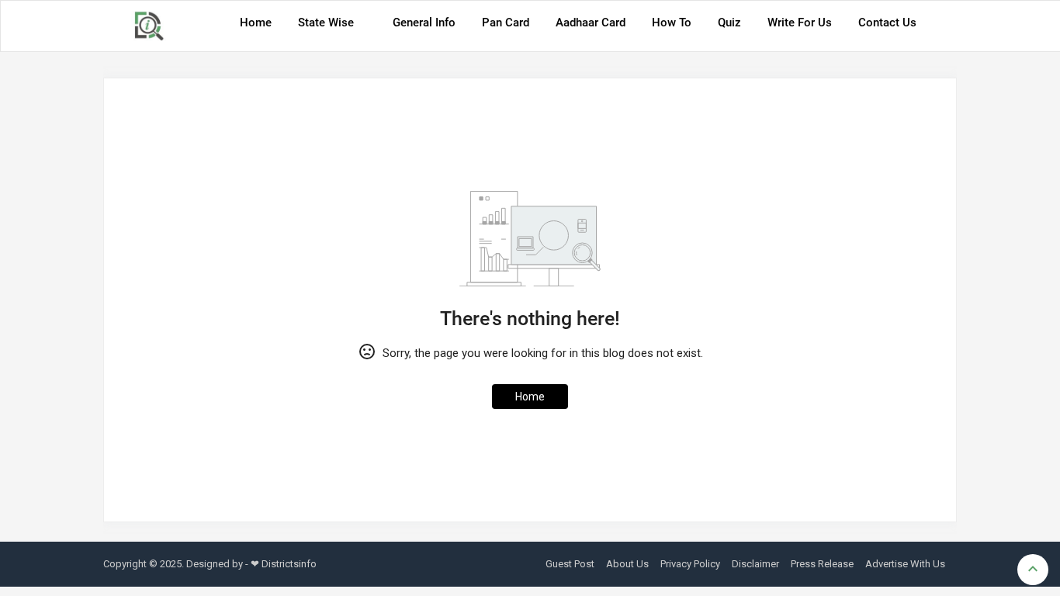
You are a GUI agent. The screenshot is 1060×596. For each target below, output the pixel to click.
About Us (627, 564)
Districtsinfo (289, 564)
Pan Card (505, 22)
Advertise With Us (905, 564)
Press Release (822, 564)
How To (671, 22)
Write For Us (799, 22)
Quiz (729, 22)
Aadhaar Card (590, 22)
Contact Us (887, 22)
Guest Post (570, 564)
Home (256, 22)
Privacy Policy (690, 564)
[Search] (940, 28)
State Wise (326, 22)
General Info (424, 22)
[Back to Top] (1032, 569)
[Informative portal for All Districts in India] (154, 26)
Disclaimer (755, 564)
